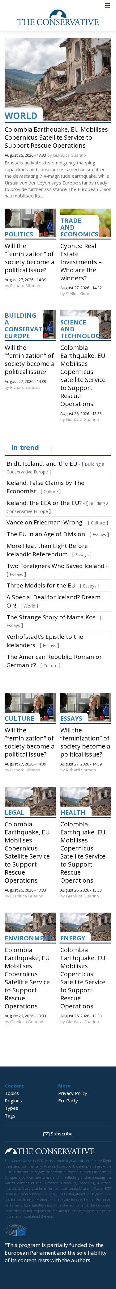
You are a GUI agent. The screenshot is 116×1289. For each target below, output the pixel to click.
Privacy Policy (72, 1093)
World (21, 115)
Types (11, 1108)
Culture (51, 491)
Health (73, 812)
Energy (72, 938)
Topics (12, 1093)
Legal (14, 812)
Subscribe (62, 1133)
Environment (29, 938)
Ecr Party (68, 1100)
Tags (10, 1116)
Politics (19, 234)
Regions (13, 1100)
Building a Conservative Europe (28, 325)
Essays (99, 534)
